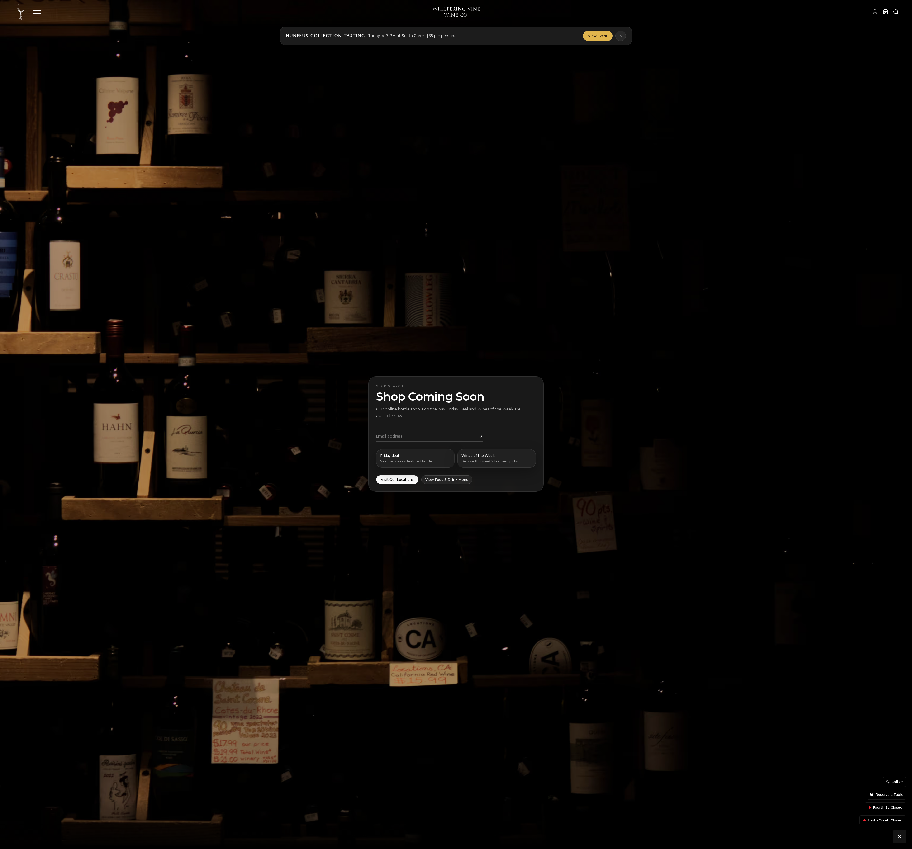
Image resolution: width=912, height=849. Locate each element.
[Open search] (896, 12)
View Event (598, 36)
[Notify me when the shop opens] (481, 436)
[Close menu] (899, 836)
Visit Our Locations (397, 479)
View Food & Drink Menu (446, 479)
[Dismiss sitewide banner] (620, 36)
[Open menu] (37, 12)
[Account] (875, 12)
